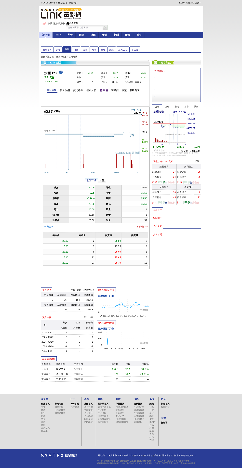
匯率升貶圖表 (122, 407)
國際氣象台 (103, 422)
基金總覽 (88, 416)
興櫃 (94, 49)
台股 (58, 56)
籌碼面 (115, 90)
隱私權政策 (167, 455)
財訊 (151, 436)
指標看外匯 (121, 419)
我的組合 (88, 422)
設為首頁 (73, 23)
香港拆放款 (139, 413)
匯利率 (152, 422)
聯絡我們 (128, 455)
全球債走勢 (139, 407)
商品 (151, 424)
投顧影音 (165, 407)
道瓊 (151, 430)
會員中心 (73, 3)
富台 (186, 106)
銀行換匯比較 (122, 422)
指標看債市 (139, 419)
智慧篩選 (88, 410)
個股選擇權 (60, 413)
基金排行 (88, 413)
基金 (151, 413)
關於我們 (102, 455)
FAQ (120, 455)
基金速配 (88, 407)
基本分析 (91, 90)
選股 (85, 49)
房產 (151, 427)
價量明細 (65, 90)
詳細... (198, 161)
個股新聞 (134, 90)
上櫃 (167, 106)
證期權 (50, 56)
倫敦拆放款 (139, 410)
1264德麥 (61, 369)
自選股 (135, 49)
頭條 (151, 407)
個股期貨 (59, 407)
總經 (111, 49)
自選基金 (88, 419)
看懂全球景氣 (104, 407)
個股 (67, 49)
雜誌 (151, 439)
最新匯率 (120, 410)
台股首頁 (47, 49)
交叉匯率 (120, 413)
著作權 (157, 455)
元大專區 (74, 407)
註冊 (65, 3)
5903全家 (61, 379)
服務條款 (148, 455)
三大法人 (122, 49)
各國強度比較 (104, 419)
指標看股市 (103, 416)
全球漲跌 (102, 413)
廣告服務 (138, 455)
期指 (177, 106)
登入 (60, 3)
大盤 (58, 49)
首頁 (43, 56)
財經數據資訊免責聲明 (185, 455)
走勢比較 (138, 422)
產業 (103, 49)
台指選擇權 (60, 410)
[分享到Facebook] (61, 73)
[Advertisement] (176, 261)
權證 (124, 90)
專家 (151, 433)
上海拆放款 (139, 416)
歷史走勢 (120, 416)
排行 (76, 49)
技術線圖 (78, 90)
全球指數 (102, 410)
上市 (157, 107)
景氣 (196, 106)
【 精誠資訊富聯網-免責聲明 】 (184, 463)
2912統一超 (62, 374)
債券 (151, 419)
